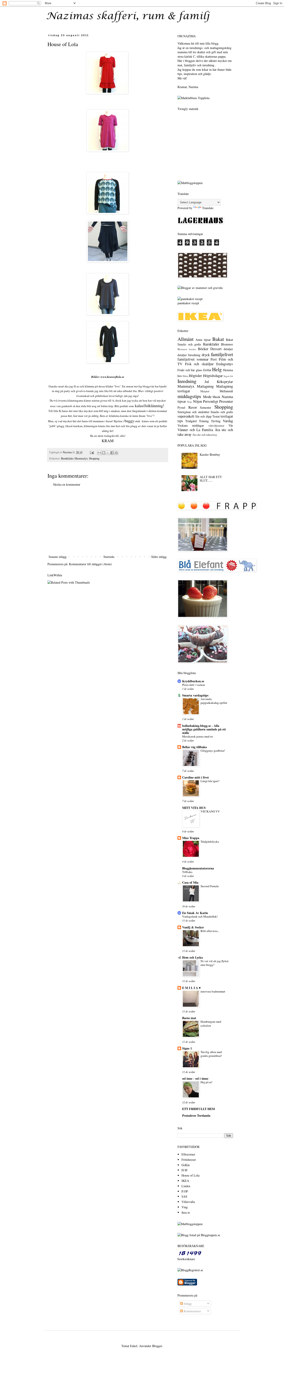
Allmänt (185, 338)
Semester (205, 407)
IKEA (185, 1181)
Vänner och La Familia (195, 429)
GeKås (185, 1165)
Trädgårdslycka (210, 841)
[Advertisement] (107, 520)
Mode (207, 396)
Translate (207, 208)
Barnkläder (67, 458)
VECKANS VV (210, 811)
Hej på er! (206, 1082)
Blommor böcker (187, 349)
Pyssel (181, 407)
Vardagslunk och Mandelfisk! (200, 916)
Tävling (216, 421)
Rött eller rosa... (210, 931)
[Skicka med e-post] (99, 453)
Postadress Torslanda (196, 1115)
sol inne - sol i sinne (195, 1078)
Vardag (228, 420)
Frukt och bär (186, 370)
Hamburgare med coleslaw (211, 1023)
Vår (231, 425)
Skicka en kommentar (66, 484)
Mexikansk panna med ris (197, 736)
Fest (214, 359)
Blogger (157, 1346)
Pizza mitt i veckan (193, 685)
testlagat (227, 416)
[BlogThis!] (103, 453)
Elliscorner (188, 1154)
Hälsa (185, 376)
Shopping (94, 458)
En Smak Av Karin (195, 912)
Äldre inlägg (159, 557)
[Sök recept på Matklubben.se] (193, 98)
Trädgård (191, 421)
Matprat (204, 391)
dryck (206, 354)
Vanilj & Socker (193, 927)
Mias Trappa (190, 838)
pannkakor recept (188, 303)
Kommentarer (192, 1311)
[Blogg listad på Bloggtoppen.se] (199, 1235)
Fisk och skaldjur (199, 363)
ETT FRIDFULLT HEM (198, 1108)
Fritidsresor (188, 1159)
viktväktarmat (216, 426)
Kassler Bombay (210, 454)
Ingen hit (228, 376)
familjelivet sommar (193, 359)
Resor (192, 407)
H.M (184, 1170)
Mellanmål (226, 391)
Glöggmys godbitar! (213, 751)
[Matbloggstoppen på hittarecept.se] (190, 1224)
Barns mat (189, 1018)
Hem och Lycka (192, 957)
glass (199, 370)
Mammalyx (81, 458)
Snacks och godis (222, 412)
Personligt (210, 401)
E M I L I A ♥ (191, 987)
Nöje (189, 401)
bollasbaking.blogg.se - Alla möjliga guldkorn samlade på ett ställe (204, 729)
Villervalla (188, 1202)
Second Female (210, 886)
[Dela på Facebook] (112, 453)
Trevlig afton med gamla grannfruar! (211, 1054)
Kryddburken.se (193, 681)
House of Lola (190, 1175)
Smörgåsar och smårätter (193, 412)
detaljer (228, 349)
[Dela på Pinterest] (116, 453)
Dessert (216, 348)
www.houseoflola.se (112, 377)
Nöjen (197, 401)
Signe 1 (187, 1048)
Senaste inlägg (58, 557)
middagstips (189, 396)
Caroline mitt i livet (195, 777)
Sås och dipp (203, 416)
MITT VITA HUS (194, 807)
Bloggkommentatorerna (198, 868)
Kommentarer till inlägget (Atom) (90, 564)
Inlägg (187, 1303)
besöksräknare (186, 1259)
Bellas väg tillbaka (194, 747)
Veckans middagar (191, 425)
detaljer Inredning (189, 355)
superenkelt (186, 416)
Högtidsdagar (213, 375)
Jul (207, 381)
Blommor (227, 344)
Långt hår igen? (210, 781)
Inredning (187, 381)
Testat (216, 416)
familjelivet (222, 354)
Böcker (203, 348)
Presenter (226, 401)
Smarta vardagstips (195, 695)
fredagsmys (224, 363)
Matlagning (205, 386)
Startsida (108, 557)
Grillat (207, 370)
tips (180, 420)
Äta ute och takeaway (204, 435)
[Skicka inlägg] (92, 452)
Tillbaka (187, 872)
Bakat (218, 338)
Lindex (185, 1186)
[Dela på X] (108, 453)
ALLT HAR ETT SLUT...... (211, 479)
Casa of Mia (190, 882)
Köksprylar (225, 381)
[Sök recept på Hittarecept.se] (190, 183)
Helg (217, 369)
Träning (204, 421)
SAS (184, 1196)
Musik (216, 397)
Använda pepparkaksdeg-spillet (214, 701)
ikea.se (185, 1212)
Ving (184, 1207)
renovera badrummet (213, 991)
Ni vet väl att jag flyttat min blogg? (215, 963)
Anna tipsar (203, 339)
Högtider (195, 375)
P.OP (184, 1191)
